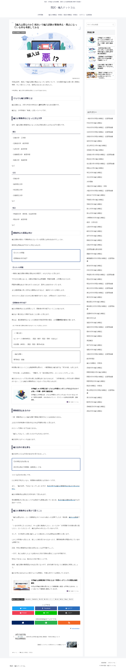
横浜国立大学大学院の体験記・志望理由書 (100, 307)
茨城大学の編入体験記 (94, 368)
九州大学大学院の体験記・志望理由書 (100, 132)
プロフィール (111, 662)
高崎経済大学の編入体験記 (96, 406)
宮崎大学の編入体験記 (94, 204)
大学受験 (90, 181)
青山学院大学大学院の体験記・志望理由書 (100, 391)
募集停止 (36, 599)
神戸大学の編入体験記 (94, 345)
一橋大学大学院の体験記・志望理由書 (100, 118)
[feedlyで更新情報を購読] (46, 623)
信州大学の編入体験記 (94, 141)
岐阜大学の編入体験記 (94, 231)
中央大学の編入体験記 (94, 123)
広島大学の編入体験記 (94, 245)
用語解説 (90, 340)
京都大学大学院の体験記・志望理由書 (100, 136)
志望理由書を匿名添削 (94, 249)
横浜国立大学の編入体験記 (96, 302)
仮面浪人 (29, 599)
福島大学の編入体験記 (94, 349)
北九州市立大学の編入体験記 (97, 145)
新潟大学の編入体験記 (94, 266)
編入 (67, 599)
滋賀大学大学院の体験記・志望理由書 (100, 327)
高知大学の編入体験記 (94, 411)
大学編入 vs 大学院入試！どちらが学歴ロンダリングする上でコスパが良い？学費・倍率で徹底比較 (54, 390)
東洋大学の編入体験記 (94, 297)
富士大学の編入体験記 (94, 209)
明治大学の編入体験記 (94, 279)
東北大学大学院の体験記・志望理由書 (100, 293)
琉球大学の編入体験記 (94, 336)
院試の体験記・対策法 (94, 386)
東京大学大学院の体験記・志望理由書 (100, 288)
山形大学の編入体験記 (94, 227)
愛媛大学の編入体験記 (94, 254)
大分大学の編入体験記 (94, 177)
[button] (113, 25)
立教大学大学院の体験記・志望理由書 (100, 354)
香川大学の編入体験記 (94, 397)
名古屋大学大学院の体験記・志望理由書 (100, 163)
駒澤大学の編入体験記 (94, 402)
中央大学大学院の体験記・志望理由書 (100, 127)
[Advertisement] (100, 95)
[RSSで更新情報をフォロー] (69, 623)
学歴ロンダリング (50, 599)
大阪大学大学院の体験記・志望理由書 (100, 191)
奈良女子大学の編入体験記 (96, 195)
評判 (72, 599)
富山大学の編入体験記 (94, 213)
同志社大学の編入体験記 (95, 159)
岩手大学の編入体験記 (94, 236)
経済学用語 (90, 359)
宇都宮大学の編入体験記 (95, 200)
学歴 (42, 599)
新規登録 (103, 662)
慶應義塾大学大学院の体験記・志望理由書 (100, 259)
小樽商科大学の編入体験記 (96, 218)
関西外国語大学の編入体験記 (97, 372)
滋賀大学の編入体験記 (94, 322)
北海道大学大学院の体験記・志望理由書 (100, 154)
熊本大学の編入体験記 (94, 331)
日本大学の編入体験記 (94, 270)
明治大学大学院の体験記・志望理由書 (100, 284)
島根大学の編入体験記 (94, 240)
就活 (57, 599)
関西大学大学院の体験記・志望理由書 (100, 377)
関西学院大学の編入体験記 (96, 381)
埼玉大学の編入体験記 (94, 173)
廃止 (62, 599)
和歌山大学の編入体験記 (95, 168)
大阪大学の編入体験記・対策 (97, 186)
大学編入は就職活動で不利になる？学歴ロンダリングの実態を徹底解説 (54, 581)
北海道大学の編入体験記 (95, 150)
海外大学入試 (91, 318)
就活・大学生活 (92, 222)
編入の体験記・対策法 (19, 599)
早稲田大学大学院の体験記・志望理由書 (100, 275)
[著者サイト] (23, 623)
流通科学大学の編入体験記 (96, 313)
